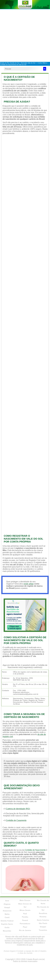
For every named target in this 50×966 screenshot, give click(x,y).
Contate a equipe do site (27, 951)
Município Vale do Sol (28, 63)
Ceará (7, 917)
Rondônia (43, 913)
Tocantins (43, 930)
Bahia (7, 914)
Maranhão (7, 931)
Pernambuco (25, 924)
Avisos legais (9, 951)
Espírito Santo (7, 924)
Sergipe (43, 927)
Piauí (25, 927)
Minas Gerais (25, 910)
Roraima (43, 917)
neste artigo (29, 584)
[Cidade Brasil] (25, 4)
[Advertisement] (25, 35)
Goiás (7, 927)
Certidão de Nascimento (35, 850)
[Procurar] (44, 69)
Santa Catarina (43, 920)
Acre (7, 901)
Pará (25, 914)
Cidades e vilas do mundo (32, 952)
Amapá (7, 907)
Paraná (25, 920)
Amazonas (7, 911)
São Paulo (43, 923)
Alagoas (7, 904)
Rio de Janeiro (25, 930)
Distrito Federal (7, 921)
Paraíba (25, 917)
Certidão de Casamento (16, 820)
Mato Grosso (25, 900)
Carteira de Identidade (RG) (18, 809)
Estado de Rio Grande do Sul (9, 63)
